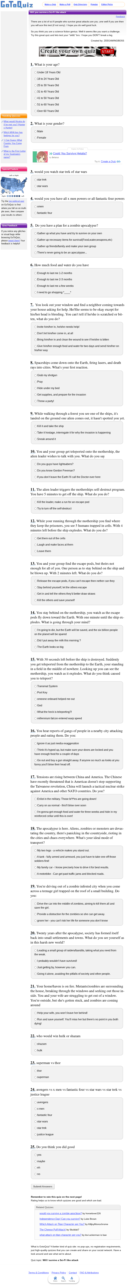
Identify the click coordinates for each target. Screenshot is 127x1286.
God (39, 705)
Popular (94, 4)
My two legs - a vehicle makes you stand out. (63, 850)
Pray (40, 381)
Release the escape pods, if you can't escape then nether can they (76, 581)
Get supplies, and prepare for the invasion (61, 394)
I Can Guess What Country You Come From (13, 143)
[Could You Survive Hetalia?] (40, 156)
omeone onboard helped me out (56, 699)
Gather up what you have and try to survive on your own (69, 233)
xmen (40, 206)
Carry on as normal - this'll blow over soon (61, 805)
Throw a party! (45, 401)
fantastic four (44, 213)
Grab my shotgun (47, 375)
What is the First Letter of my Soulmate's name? (15, 154)
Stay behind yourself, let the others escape (62, 587)
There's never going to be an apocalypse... (62, 252)
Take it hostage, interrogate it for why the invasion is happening (74, 432)
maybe (41, 1161)
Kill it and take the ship (50, 426)
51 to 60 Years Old (48, 104)
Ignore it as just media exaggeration (58, 743)
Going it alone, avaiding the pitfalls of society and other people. (73, 973)
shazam (41, 1043)
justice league (45, 1134)
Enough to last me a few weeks (55, 285)
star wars (42, 186)
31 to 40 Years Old (48, 91)
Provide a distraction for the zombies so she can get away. (71, 914)
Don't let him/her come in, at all (55, 333)
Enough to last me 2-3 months (54, 279)
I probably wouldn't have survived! (57, 960)
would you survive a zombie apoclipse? (61, 1213)
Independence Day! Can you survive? (60, 1218)
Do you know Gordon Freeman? (56, 470)
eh (38, 1167)
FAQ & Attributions (89, 1272)
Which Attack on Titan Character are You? (62, 1224)
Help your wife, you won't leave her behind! (62, 1012)
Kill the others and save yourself (56, 600)
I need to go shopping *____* (54, 292)
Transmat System (47, 686)
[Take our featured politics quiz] (14, 186)
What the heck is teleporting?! (54, 711)
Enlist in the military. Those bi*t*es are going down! (66, 798)
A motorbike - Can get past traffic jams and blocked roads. (70, 873)
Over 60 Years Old (48, 111)
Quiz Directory (80, 4)
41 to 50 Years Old (48, 98)
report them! (14, 240)
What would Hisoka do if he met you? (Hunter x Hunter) (14, 124)
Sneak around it (46, 439)
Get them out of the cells (51, 538)
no (38, 1174)
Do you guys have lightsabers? (55, 464)
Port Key (42, 692)
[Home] (17, 4)
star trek (41, 179)
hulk (39, 1050)
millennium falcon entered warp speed (59, 718)
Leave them (44, 551)
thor (39, 1070)
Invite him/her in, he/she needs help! (58, 326)
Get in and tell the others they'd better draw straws (66, 593)
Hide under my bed (48, 388)
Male (40, 131)
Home (55, 1281)
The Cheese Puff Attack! (53, 1229)
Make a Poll (65, 4)
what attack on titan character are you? (60, 1234)
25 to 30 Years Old (48, 85)
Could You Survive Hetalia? (70, 153)
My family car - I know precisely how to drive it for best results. (73, 867)
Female (41, 137)
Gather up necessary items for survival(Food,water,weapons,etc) (74, 239)
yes (39, 1154)
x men (40, 1108)
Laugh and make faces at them (55, 544)
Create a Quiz (108, 161)
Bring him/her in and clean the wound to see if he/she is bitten (73, 339)
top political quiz (16, 201)
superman (43, 1077)
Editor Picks (107, 4)
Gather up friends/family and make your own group (66, 246)
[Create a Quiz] (77, 51)
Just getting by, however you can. (56, 967)
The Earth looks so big (50, 646)
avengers (42, 1102)
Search (63, 1281)
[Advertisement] (14, 59)
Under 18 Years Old (48, 72)
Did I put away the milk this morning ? (59, 640)
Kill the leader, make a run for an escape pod (63, 502)
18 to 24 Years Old (48, 78)
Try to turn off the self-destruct (54, 508)
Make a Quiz (50, 4)
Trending (72, 1281)
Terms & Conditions (38, 1272)
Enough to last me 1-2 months (54, 273)
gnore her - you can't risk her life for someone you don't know (72, 920)
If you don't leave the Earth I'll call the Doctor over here (69, 477)
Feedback (120, 16)
